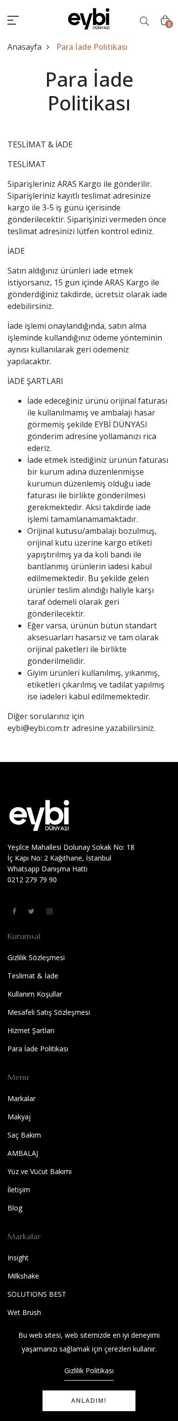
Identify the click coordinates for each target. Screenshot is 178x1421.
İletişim (18, 1189)
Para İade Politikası (37, 1048)
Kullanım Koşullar (34, 994)
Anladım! (89, 1400)
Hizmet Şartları (30, 1030)
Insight (18, 1257)
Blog (14, 1208)
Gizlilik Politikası (89, 1370)
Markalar (21, 1098)
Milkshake (23, 1276)
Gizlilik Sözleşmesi (36, 957)
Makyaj (19, 1116)
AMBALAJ (22, 1153)
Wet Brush (24, 1312)
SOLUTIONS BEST (36, 1294)
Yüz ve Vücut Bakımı (39, 1171)
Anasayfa (24, 46)
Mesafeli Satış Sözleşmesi (48, 1012)
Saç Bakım (24, 1135)
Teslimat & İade (32, 975)
